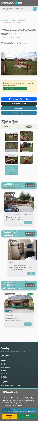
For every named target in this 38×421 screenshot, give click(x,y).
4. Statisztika (32, 411)
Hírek (3, 364)
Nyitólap (5, 20)
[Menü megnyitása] (34, 3)
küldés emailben (19, 108)
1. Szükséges (6, 411)
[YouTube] (7, 355)
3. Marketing (23, 411)
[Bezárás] (35, 392)
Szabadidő (21, 20)
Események (5, 367)
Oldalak (4, 374)
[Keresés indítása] (35, 9)
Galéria (4, 377)
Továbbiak (30, 185)
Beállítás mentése (9, 417)
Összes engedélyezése (27, 417)
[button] (11, 136)
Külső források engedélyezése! (15, 89)
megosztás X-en (20, 104)
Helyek (13, 20)
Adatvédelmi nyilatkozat (10, 385)
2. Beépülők (15, 411)
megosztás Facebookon (20, 99)
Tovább (27, 223)
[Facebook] (2, 355)
